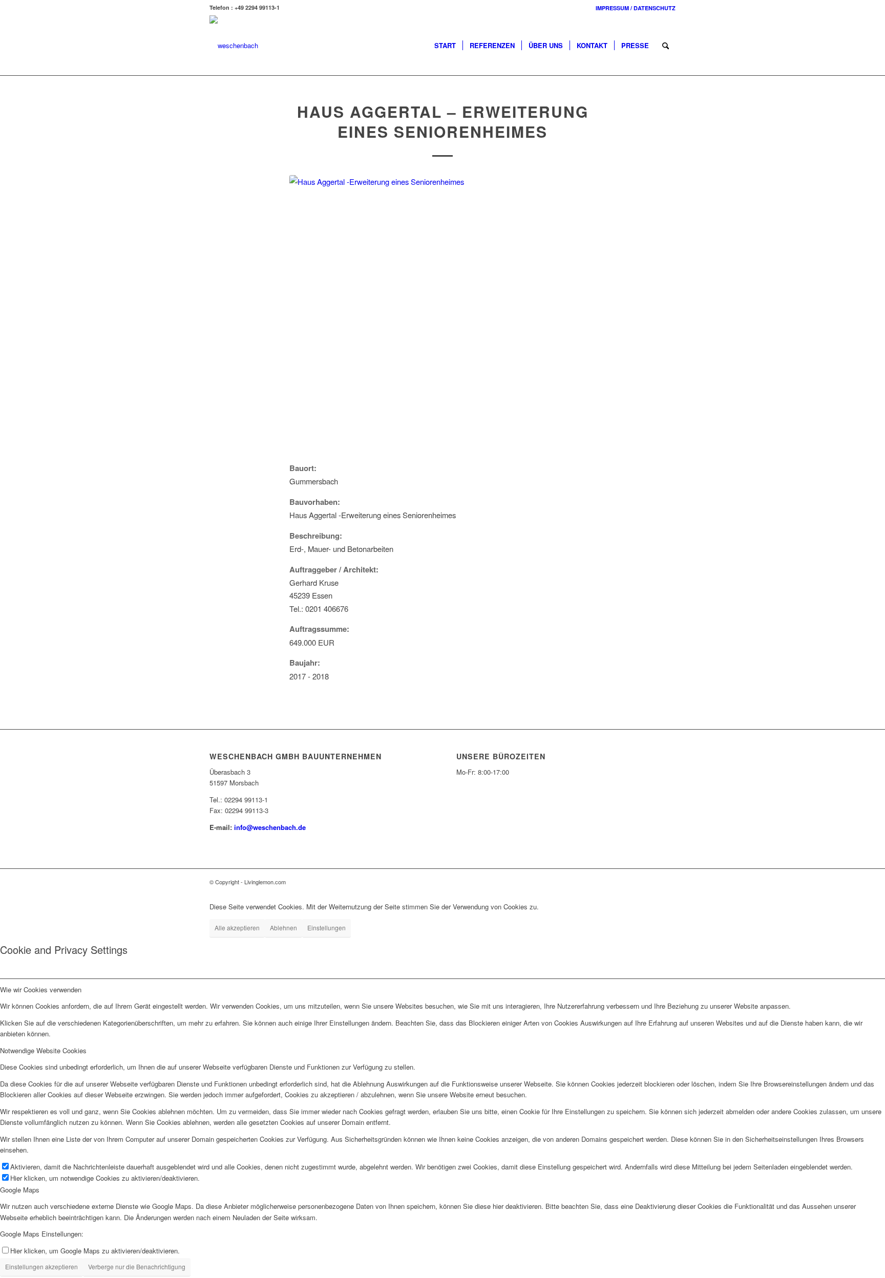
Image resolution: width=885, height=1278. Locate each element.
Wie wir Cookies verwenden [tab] (40, 989)
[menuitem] (633, 8)
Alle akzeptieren (237, 927)
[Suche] (666, 45)
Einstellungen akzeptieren (41, 1266)
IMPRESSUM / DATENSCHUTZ (636, 8)
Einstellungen (326, 927)
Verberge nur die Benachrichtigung (136, 1266)
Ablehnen (283, 927)
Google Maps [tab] (19, 1190)
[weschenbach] (233, 45)
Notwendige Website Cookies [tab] (43, 1050)
